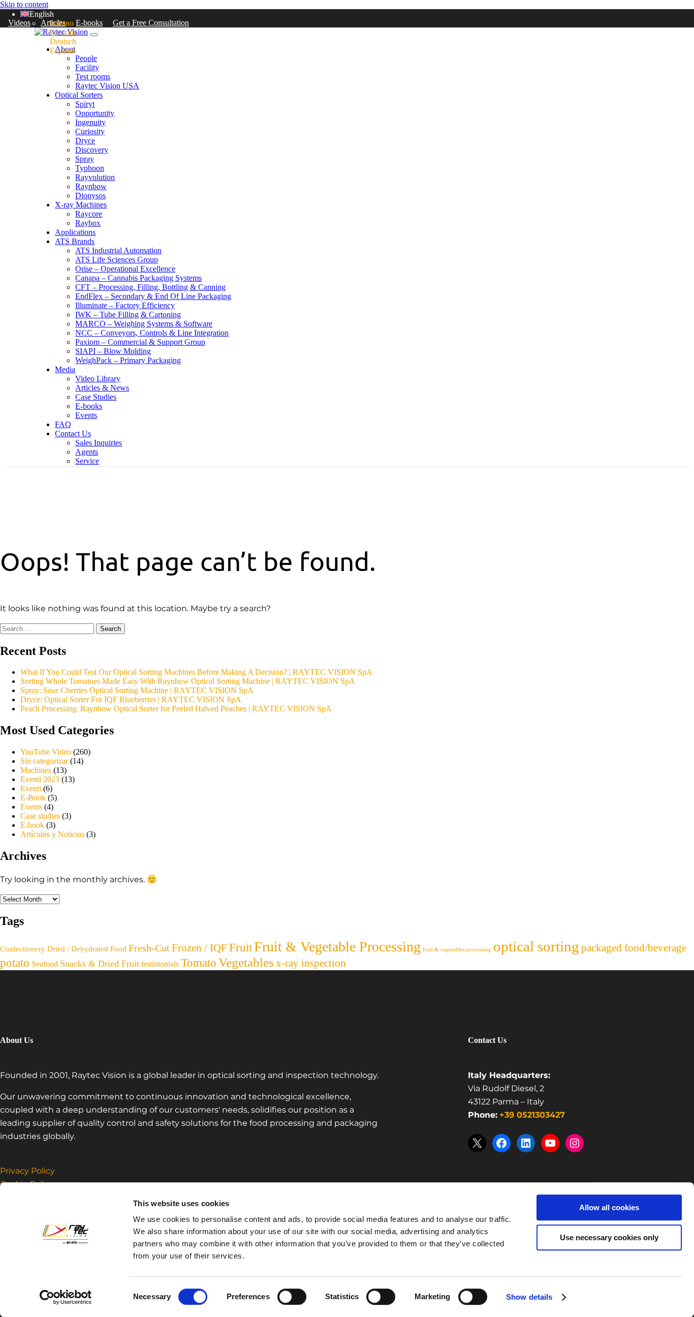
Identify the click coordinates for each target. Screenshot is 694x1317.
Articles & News (102, 387)
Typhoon (89, 168)
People (86, 58)
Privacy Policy (27, 1171)
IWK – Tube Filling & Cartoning (128, 314)
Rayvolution (95, 177)
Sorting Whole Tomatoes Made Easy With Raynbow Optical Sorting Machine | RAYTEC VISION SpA (187, 681)
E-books (89, 22)
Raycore (88, 213)
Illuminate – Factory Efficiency (125, 305)
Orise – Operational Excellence (125, 268)
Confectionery (22, 949)
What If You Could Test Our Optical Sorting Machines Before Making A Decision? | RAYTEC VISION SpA (196, 672)
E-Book (33, 797)
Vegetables (246, 962)
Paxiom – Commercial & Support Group (140, 342)
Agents (86, 451)
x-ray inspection (311, 963)
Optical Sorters (79, 95)
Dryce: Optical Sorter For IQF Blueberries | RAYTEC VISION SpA (130, 699)
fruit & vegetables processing (457, 949)
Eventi (30, 788)
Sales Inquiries (98, 442)
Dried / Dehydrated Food (87, 949)
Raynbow (91, 186)
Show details (529, 1297)
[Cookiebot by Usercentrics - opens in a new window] (65, 1297)
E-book (32, 825)
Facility (87, 67)
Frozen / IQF (199, 948)
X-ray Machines (81, 204)
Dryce (85, 140)
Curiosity (90, 131)
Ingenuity (90, 122)
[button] (37, 14)
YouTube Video (45, 751)
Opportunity (94, 113)
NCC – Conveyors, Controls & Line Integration (152, 332)
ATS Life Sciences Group (116, 259)
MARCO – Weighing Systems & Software (143, 323)
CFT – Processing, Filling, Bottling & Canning (150, 287)
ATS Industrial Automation (118, 250)
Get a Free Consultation (151, 22)
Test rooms (92, 76)
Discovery (91, 149)
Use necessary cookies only (609, 1237)
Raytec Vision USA (107, 85)
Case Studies (95, 397)
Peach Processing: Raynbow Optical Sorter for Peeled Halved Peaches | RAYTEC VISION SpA (176, 708)
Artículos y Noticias (52, 834)
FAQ (63, 424)
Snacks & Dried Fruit (99, 964)
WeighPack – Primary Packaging (128, 360)
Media (65, 369)
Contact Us (73, 433)
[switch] (291, 1297)
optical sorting (536, 946)
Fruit (240, 947)
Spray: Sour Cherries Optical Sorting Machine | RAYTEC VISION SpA (137, 690)
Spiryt (84, 104)
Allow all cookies (609, 1207)
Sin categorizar (44, 761)
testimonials (160, 964)
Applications (75, 232)
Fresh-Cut (149, 948)
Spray (84, 159)
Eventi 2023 (39, 779)
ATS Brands (74, 241)
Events (86, 415)
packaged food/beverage (633, 947)
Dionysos (90, 195)
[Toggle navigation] (94, 34)
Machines (35, 770)
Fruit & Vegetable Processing (337, 946)
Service (87, 461)
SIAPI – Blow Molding (113, 351)
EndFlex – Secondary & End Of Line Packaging (153, 296)
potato (14, 962)
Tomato (198, 962)
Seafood (44, 964)
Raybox (88, 223)
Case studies (40, 816)
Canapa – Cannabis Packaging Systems (138, 278)
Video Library (97, 378)
